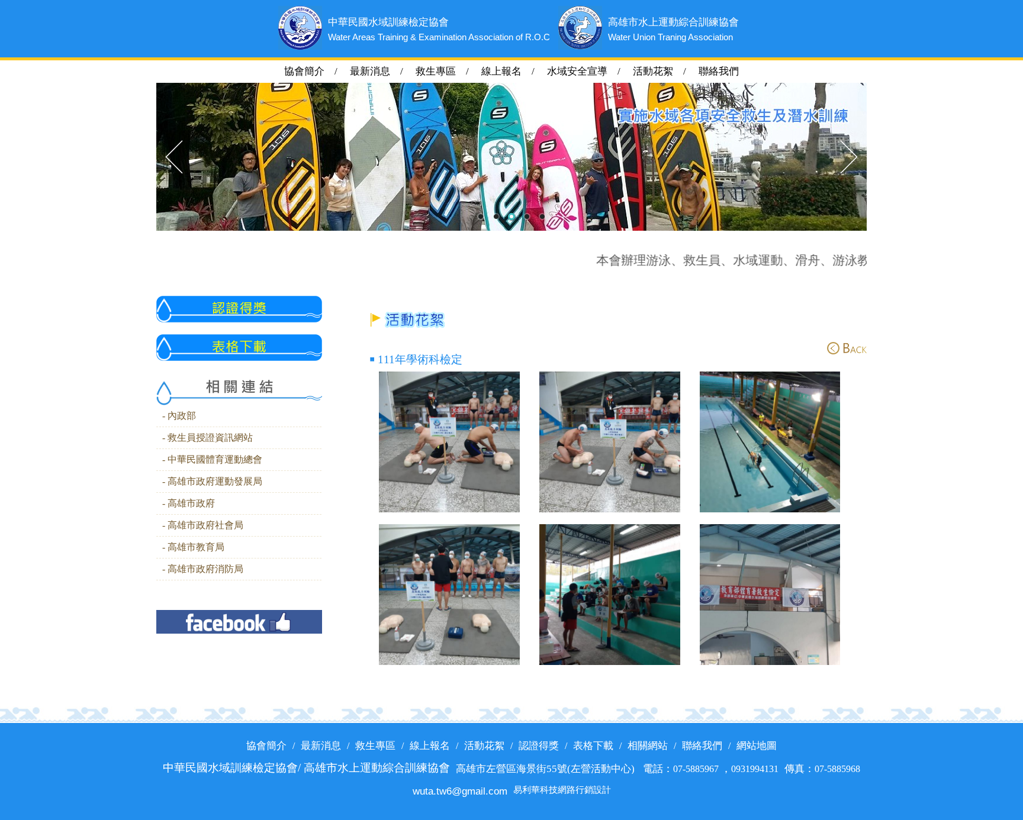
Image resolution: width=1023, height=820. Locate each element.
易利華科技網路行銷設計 (562, 790)
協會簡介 (266, 745)
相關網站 (648, 745)
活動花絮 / (664, 71)
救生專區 (375, 745)
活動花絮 (484, 745)
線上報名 (430, 745)
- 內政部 (179, 416)
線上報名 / (513, 71)
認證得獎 (539, 745)
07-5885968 (837, 769)
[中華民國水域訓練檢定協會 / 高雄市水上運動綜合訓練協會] (449, 442)
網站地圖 (756, 745)
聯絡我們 (719, 71)
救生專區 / (447, 71)
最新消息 (321, 745)
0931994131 (754, 769)
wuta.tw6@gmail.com (460, 791)
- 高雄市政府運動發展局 (212, 481)
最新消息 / (381, 71)
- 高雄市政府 (188, 503)
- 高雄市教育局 (193, 547)
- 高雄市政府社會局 (202, 525)
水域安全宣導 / (588, 71)
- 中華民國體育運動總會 (212, 459)
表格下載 (593, 745)
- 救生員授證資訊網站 (207, 438)
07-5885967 (697, 769)
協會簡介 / (317, 71)
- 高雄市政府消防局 (202, 569)
